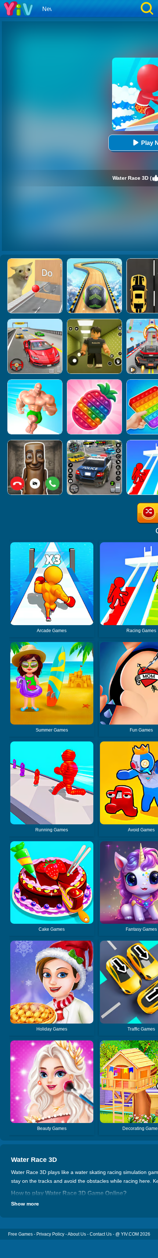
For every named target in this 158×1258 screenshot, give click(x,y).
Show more (25, 1204)
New (48, 9)
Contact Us (101, 1234)
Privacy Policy (50, 1234)
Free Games (20, 1234)
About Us (77, 1234)
